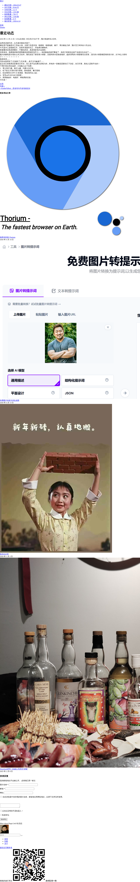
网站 (2, 793)
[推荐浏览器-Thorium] (62, 235)
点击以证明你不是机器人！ (12, 811)
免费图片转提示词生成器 (9, 400)
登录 (2, 25)
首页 (6, 839)
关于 (6, 844)
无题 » (2, 86)
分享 (2, 84)
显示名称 (4, 785)
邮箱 (2, 789)
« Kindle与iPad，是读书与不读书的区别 (15, 88)
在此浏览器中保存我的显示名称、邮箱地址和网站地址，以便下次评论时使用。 (33, 797)
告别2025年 (4, 554)
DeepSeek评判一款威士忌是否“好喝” (14, 769)
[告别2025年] (56, 552)
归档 (6, 841)
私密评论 (5, 815)
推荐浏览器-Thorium (7, 237)
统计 (10, 11)
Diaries (2, 27)
